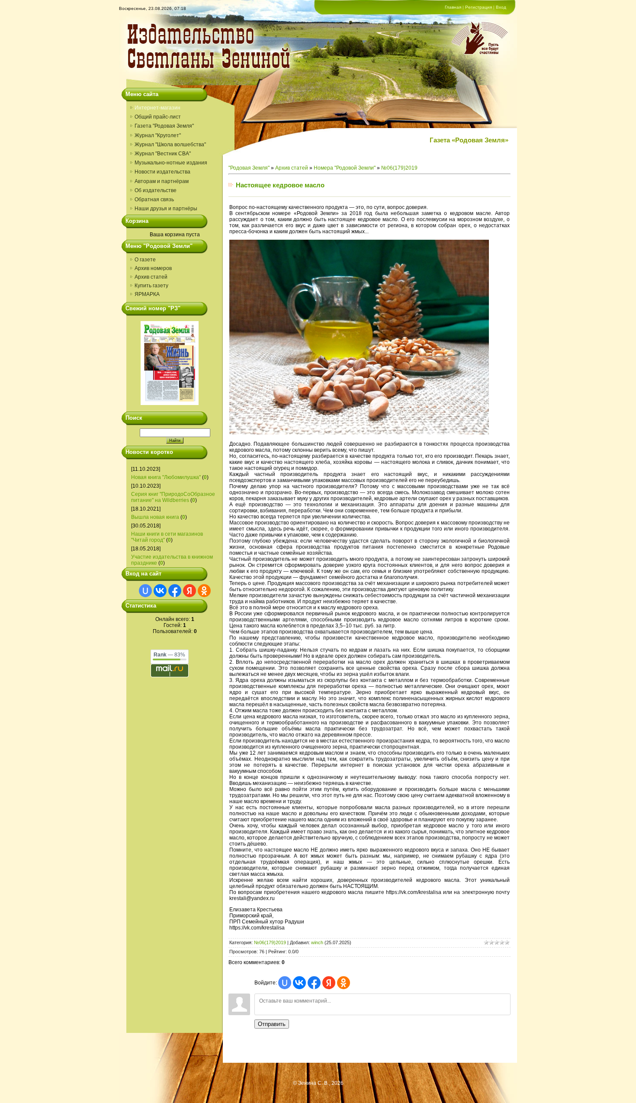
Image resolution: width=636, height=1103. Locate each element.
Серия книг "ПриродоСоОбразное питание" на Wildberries (173, 497)
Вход (501, 7)
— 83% (169, 655)
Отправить (272, 1024)
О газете (145, 260)
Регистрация (478, 7)
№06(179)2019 (399, 168)
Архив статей (151, 277)
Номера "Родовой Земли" (345, 168)
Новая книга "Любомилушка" (166, 477)
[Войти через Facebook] (174, 590)
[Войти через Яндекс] (189, 590)
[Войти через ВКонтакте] (160, 590)
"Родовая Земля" (249, 168)
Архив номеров (153, 268)
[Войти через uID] (145, 590)
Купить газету (151, 286)
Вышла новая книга (155, 517)
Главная (453, 7)
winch (317, 942)
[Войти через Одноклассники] (204, 590)
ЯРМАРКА (147, 294)
